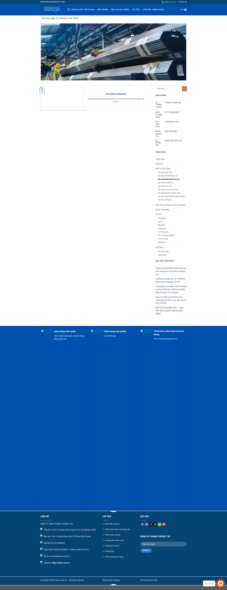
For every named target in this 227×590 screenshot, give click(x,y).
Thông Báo (162, 229)
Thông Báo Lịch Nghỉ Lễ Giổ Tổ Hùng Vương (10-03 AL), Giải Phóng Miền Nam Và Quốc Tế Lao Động (171, 289)
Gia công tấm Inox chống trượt (169, 193)
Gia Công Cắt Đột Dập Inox (167, 176)
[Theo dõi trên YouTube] (164, 524)
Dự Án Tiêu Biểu (162, 209)
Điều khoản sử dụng (111, 580)
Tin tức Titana (163, 239)
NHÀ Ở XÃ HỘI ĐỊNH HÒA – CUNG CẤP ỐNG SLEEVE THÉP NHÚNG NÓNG (170, 310)
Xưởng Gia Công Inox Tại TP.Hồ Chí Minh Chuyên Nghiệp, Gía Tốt (170, 280)
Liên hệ (146, 9)
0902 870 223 (83, 549)
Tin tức (136, 9)
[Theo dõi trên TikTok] (183, 2)
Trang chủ (77, 9)
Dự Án (160, 222)
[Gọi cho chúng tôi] (160, 524)
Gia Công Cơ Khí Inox (165, 183)
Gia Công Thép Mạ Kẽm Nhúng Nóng (171, 196)
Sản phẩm (102, 9)
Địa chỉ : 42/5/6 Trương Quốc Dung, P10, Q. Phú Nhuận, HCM (70, 530)
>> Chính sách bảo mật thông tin (116, 529)
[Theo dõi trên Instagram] (181, 2)
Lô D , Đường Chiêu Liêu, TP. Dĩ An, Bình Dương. (71, 536)
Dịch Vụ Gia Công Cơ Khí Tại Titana (170, 205)
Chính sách (158, 9)
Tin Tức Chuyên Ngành (166, 235)
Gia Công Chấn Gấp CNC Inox (169, 179)
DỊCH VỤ (159, 164)
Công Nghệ (162, 218)
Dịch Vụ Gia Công (120, 9)
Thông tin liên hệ (112, 546)
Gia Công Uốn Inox (164, 200)
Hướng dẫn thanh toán (114, 540)
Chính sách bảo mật (148, 580)
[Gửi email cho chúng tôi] (185, 2)
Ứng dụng (161, 242)
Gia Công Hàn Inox (165, 186)
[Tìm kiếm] (69, 9)
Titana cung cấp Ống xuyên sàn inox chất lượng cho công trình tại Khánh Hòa (171, 271)
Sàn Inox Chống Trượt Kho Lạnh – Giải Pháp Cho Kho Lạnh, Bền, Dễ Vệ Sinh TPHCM (171, 300)
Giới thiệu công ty (112, 524)
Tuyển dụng (162, 255)
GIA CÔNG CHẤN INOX (116, 94)
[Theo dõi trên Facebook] (179, 2)
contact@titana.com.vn (59, 556)
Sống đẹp (161, 225)
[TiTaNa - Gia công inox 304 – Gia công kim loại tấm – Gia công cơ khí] (52, 9)
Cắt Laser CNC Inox (165, 172)
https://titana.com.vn (61, 563)
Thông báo (109, 551)
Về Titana (89, 9)
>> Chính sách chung (111, 535)
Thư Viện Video (163, 251)
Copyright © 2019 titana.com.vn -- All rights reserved (62, 580)
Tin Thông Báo (163, 232)
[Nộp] (184, 88)
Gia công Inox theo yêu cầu (168, 189)
